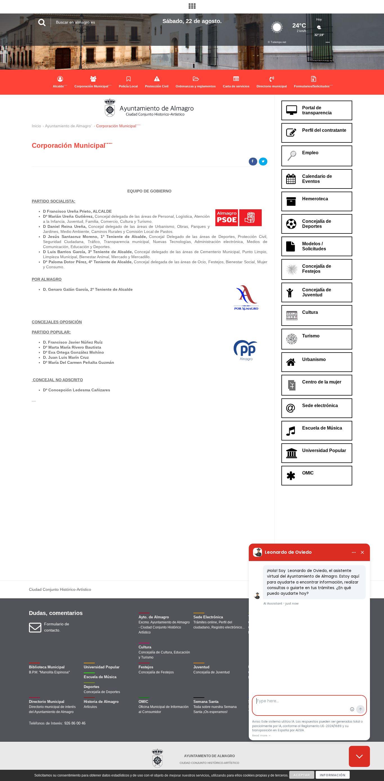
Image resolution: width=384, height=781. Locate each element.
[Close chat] (359, 756)
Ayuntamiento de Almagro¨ (68, 126)
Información (332, 775)
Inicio (36, 126)
